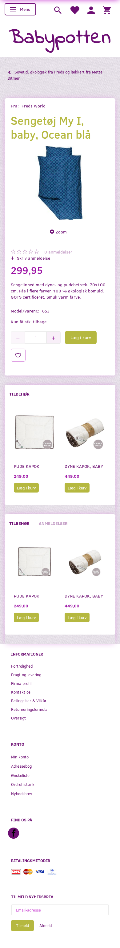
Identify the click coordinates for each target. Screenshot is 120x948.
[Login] (91, 9)
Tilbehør (19, 394)
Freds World (34, 106)
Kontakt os (20, 691)
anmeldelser (58, 252)
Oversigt (18, 717)
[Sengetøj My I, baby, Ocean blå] (60, 183)
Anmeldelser (53, 523)
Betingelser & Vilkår (28, 700)
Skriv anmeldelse (33, 258)
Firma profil (21, 683)
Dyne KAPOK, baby (84, 466)
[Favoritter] (74, 9)
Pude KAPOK (26, 466)
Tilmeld (22, 925)
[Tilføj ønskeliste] (18, 355)
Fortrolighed (22, 666)
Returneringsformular (30, 709)
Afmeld (45, 925)
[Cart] (106, 9)
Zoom (61, 232)
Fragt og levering (26, 674)
